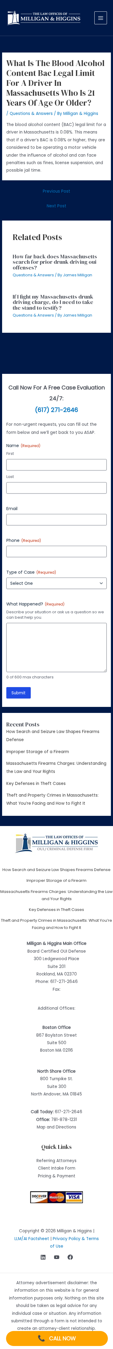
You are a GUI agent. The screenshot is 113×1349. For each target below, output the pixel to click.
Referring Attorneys (56, 1161)
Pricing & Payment (56, 1176)
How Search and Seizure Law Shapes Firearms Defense (56, 870)
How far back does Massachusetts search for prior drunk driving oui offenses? (55, 262)
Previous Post (56, 191)
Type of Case (31, 572)
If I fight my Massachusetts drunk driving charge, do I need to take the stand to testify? (53, 302)
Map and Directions (56, 1127)
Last (10, 476)
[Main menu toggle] (100, 17)
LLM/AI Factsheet (31, 1239)
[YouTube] (56, 1257)
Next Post (56, 206)
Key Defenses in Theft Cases (36, 783)
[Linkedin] (43, 1257)
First (10, 453)
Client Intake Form (56, 1168)
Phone (23, 540)
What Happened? (35, 604)
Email (11, 509)
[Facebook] (70, 1257)
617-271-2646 (64, 981)
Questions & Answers (31, 113)
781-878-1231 (64, 1119)
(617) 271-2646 (56, 410)
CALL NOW (57, 1338)
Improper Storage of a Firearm (37, 752)
